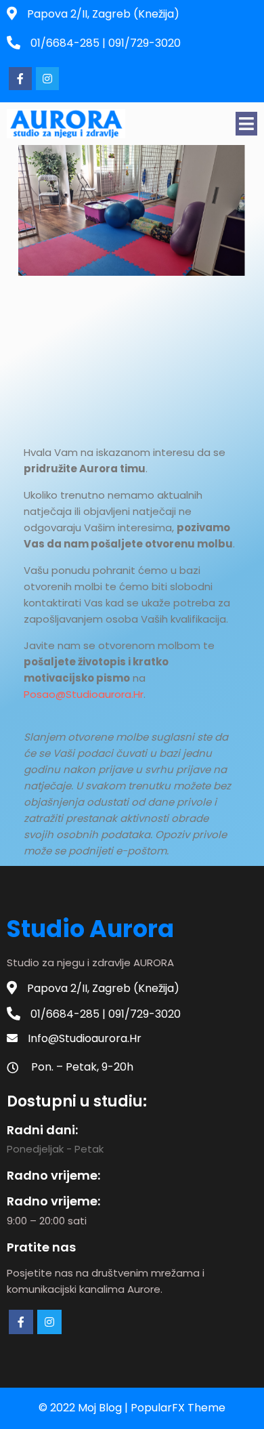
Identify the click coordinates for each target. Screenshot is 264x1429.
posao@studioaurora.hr (84, 694)
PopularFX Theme (178, 1407)
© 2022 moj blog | (85, 1407)
